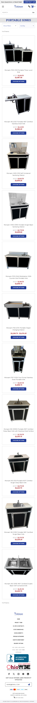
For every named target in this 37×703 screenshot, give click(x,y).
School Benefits (18, 633)
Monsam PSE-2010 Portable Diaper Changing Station (18, 329)
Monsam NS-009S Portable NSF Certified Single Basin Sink (18, 533)
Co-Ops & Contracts (18, 626)
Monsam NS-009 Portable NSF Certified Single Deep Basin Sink (18, 482)
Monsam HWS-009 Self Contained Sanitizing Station (18, 174)
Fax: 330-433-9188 (18, 649)
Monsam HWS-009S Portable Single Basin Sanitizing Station (18, 226)
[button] (10, 25)
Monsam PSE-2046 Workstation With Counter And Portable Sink (18, 277)
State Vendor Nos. (18, 629)
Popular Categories (18, 636)
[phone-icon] (29, 7)
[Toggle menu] (5, 6)
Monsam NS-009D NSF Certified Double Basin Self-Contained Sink (18, 585)
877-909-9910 (19, 697)
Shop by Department (18, 640)
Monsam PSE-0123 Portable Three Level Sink (18, 71)
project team (18, 622)
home (18, 619)
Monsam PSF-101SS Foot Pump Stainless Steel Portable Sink (18, 378)
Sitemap (18, 652)
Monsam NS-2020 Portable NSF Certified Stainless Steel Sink (18, 123)
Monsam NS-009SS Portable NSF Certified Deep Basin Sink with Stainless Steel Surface (18, 430)
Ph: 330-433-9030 (19, 647)
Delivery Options (18, 643)
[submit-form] (28, 684)
